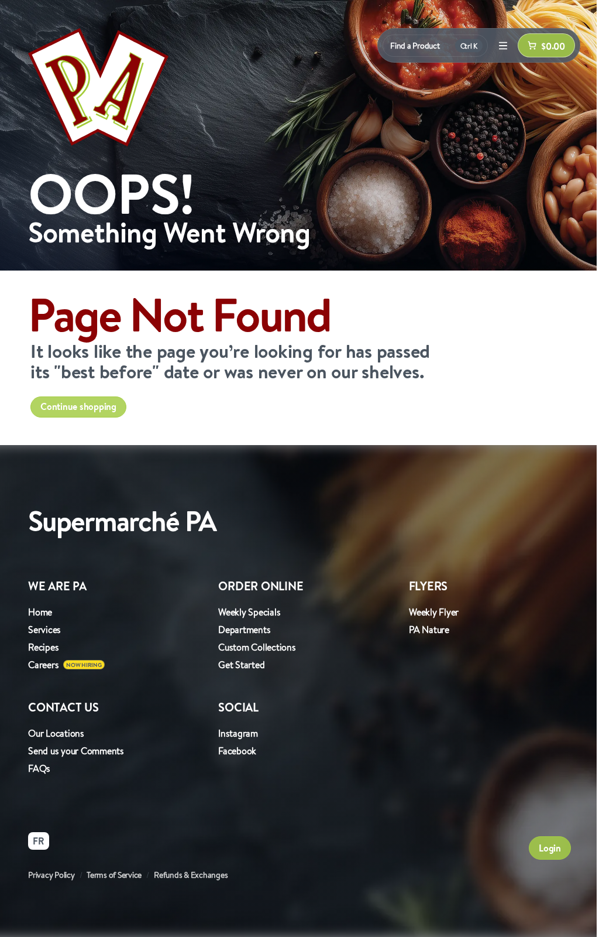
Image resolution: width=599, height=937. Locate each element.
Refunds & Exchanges (191, 875)
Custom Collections (257, 647)
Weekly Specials (249, 612)
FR (38, 841)
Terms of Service (114, 875)
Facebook (237, 750)
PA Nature (429, 629)
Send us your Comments (76, 750)
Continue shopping (78, 406)
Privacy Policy (51, 875)
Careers (43, 664)
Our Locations (56, 733)
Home (40, 612)
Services (44, 629)
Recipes (43, 647)
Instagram (238, 733)
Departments (244, 629)
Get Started (241, 664)
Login (550, 848)
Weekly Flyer (434, 612)
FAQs (39, 768)
